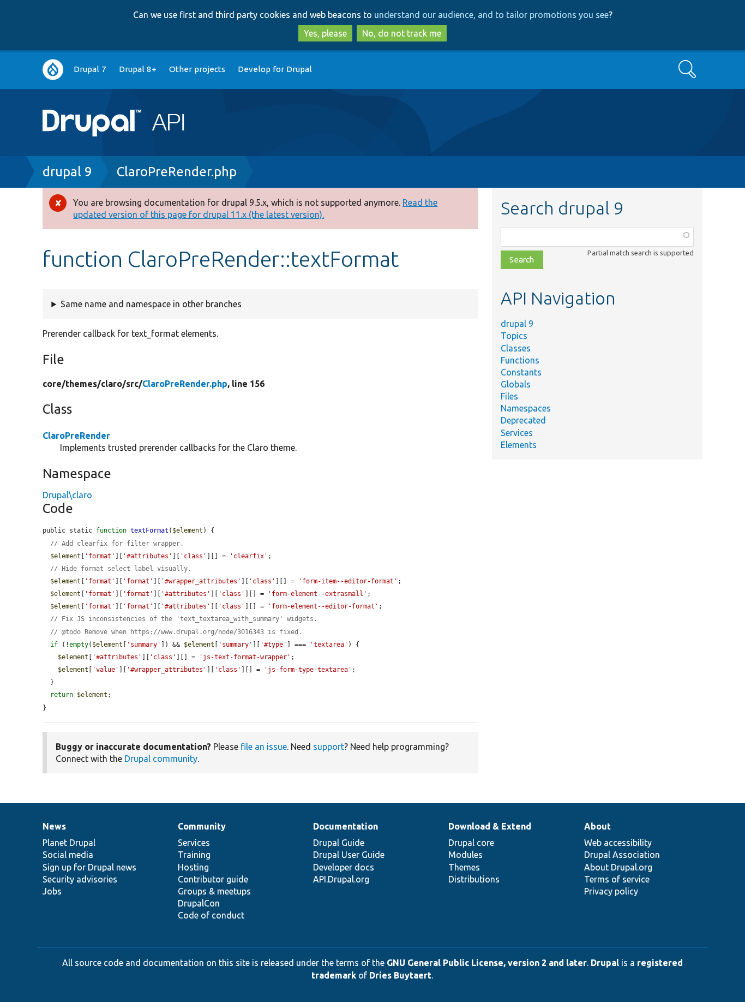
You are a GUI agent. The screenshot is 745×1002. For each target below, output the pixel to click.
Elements (519, 445)
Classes (516, 348)
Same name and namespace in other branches (151, 304)
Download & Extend (489, 826)
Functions (520, 360)
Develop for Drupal (275, 69)
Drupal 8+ (138, 69)
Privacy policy (611, 891)
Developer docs (343, 867)
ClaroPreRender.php (177, 171)
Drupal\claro (67, 495)
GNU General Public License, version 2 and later (487, 963)
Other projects (197, 69)
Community (202, 826)
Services (517, 433)
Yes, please (325, 33)
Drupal (605, 963)
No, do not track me (401, 33)
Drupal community (160, 759)
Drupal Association (622, 855)
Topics (514, 336)
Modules (465, 855)
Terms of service (617, 879)
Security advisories (80, 879)
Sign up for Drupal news (89, 867)
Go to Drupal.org (53, 69)
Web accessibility (618, 843)
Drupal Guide (338, 843)
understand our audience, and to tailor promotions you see (491, 15)
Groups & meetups (214, 891)
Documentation (345, 826)
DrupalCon (199, 903)
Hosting (193, 867)
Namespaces (526, 408)
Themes (464, 867)
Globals (516, 384)
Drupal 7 (90, 69)
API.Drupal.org (341, 879)
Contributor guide (213, 879)
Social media (68, 855)
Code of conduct (211, 915)
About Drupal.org (618, 867)
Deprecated (523, 420)
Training (194, 855)
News (54, 826)
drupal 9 (67, 171)
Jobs (52, 891)
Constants (521, 372)
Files (509, 396)
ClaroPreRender (76, 435)
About (597, 826)
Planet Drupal (69, 843)
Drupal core (471, 843)
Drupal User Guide (348, 855)
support (328, 746)
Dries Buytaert (400, 975)
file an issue (264, 746)
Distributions (474, 879)
